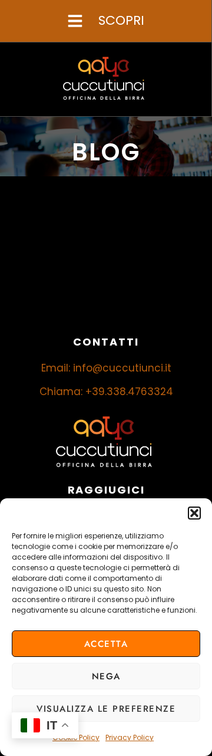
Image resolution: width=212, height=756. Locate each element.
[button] (194, 513)
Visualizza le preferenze (106, 708)
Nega (106, 676)
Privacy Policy (129, 737)
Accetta (106, 643)
